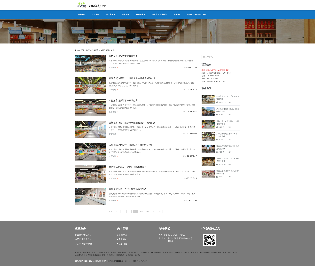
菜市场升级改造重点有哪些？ (123, 56)
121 (123, 211)
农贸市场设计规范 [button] (159, 14)
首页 (88, 50)
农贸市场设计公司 (230, 252)
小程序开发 (122, 252)
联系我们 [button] (177, 14)
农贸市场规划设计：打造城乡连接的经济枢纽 (131, 144)
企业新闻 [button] (125, 14)
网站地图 (144, 261)
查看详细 (112, 67)
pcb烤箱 (129, 255)
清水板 (137, 255)
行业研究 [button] (140, 14)
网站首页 (81, 14)
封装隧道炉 (112, 252)
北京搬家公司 (99, 255)
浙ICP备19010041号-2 (132, 261)
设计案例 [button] (110, 14)
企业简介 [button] (95, 14)
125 (147, 211)
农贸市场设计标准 (107, 50)
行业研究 (95, 50)
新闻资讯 (122, 235)
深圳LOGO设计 (134, 252)
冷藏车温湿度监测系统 (171, 252)
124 (141, 211)
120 (116, 211)
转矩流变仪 (216, 252)
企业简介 (122, 239)
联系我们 (122, 243)
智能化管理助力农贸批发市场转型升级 (128, 189)
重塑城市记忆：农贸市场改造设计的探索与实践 (132, 122)
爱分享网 (86, 252)
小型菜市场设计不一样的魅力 (123, 100)
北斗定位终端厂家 (99, 252)
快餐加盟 (145, 252)
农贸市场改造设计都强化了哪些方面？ (128, 166)
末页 (159, 211)
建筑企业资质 (205, 252)
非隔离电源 (120, 255)
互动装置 (89, 255)
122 (129, 211)
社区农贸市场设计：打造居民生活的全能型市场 (132, 78)
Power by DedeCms (115, 261)
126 (153, 211)
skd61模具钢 (156, 252)
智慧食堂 (194, 252)
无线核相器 (79, 255)
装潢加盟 (185, 252)
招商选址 (110, 255)
